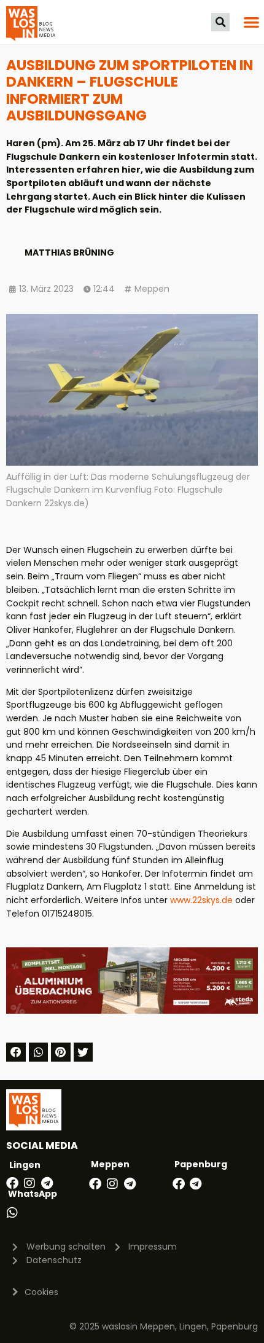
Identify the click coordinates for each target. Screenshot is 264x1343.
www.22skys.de (201, 900)
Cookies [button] (41, 1292)
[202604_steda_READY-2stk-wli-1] (132, 1010)
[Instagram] (29, 1183)
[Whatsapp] (12, 1213)
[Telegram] (47, 1183)
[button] (220, 22)
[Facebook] (12, 1183)
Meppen (151, 289)
